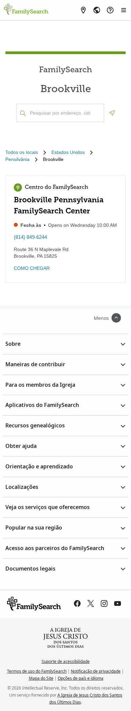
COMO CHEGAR (32, 268)
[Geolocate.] (112, 113)
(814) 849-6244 (30, 237)
